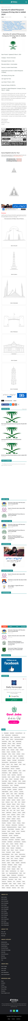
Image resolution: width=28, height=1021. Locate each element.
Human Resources (5, 785)
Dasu (17, 758)
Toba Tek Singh (4, 883)
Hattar (10, 781)
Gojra (20, 772)
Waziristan (14, 887)
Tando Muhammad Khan (13, 877)
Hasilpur (21, 779)
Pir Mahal (3, 850)
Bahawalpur (4, 743)
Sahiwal (3, 860)
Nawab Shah (12, 837)
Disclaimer (3, 991)
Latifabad (3, 814)
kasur (12, 802)
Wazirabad (8, 887)
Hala (3, 779)
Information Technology (6, 787)
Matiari (23, 822)
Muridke (13, 831)
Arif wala (23, 737)
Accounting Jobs (8, 30)
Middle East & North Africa (11, 827)
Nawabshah (19, 837)
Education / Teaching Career (10, 23)
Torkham (19, 883)
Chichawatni (4, 753)
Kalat (22, 795)
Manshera (9, 822)
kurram (18, 810)
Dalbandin (4, 758)
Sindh (11, 626)
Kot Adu (3, 810)
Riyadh (8, 858)
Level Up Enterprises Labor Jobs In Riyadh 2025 (11, 439)
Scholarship (4, 864)
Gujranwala (4, 776)
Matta (3, 825)
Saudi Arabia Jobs (11, 27)
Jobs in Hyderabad (4, 907)
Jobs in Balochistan (5, 972)
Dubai (24, 764)
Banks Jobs (4, 745)
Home (2, 7)
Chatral (18, 751)
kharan (18, 804)
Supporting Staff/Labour (13, 873)
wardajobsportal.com (18, 156)
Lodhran (18, 814)
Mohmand (4, 831)
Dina (12, 764)
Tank (20, 877)
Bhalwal (20, 747)
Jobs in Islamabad (4, 901)
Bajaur (14, 743)
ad (24, 733)
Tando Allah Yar (20, 875)
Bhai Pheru (10, 747)
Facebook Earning (8, 22)
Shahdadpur (10, 864)
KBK (16, 802)
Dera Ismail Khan (5, 762)
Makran (3, 818)
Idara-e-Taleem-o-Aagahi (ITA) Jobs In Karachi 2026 (16, 586)
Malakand (8, 818)
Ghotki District (4, 772)
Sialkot (18, 868)
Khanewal (9, 804)
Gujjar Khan (19, 774)
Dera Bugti (14, 760)
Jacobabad (15, 789)
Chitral (23, 753)
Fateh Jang (10, 770)
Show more (24, 408)
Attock (7, 739)
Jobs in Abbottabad (5, 925)
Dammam (9, 758)
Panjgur (8, 845)
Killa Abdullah (22, 806)
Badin (10, 741)
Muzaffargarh (11, 833)
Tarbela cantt (4, 879)
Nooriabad (4, 841)
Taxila (16, 879)
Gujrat (9, 776)
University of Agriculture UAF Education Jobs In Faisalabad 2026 (16, 503)
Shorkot (8, 868)
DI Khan (3, 764)
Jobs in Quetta (4, 917)
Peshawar (12, 848)
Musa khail (23, 831)
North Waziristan (17, 841)
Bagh (13, 741)
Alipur (11, 737)
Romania (16, 858)
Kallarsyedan (10, 797)
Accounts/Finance (19, 733)
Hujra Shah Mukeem (21, 783)
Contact (2, 985)
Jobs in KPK (3, 970)
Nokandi (22, 839)
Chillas (9, 753)
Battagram (18, 745)
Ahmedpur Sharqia (5, 737)
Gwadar (17, 776)
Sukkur (3, 873)
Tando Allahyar (4, 877)
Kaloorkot (16, 797)
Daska (14, 758)
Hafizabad (23, 776)
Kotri (11, 810)
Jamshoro (16, 791)
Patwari (7, 848)
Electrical (12, 768)
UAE (3, 885)
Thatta (23, 881)
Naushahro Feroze (5, 837)
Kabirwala (4, 795)
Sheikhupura (14, 866)
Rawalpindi (23, 856)
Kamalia (21, 797)
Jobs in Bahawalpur (5, 923)
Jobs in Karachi (4, 899)
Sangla (13, 862)
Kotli (7, 810)
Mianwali (3, 827)
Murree (18, 831)
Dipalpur (16, 764)
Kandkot (18, 799)
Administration (8, 735)
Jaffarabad (20, 789)
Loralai (23, 814)
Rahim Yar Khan (22, 854)
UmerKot (7, 885)
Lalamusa (14, 812)
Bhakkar (15, 747)
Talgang (8, 875)
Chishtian (18, 753)
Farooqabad (4, 770)
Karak (3, 802)
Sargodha (17, 862)
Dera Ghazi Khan (21, 760)
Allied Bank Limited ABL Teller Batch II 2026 (17, 579)
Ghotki (24, 770)
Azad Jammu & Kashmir (19, 739)
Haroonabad (16, 779)
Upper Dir (12, 885)
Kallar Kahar (4, 797)
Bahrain (9, 743)
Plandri (12, 850)
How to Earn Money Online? (15, 29)
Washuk (3, 887)
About (2, 981)
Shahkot (15, 864)
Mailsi (19, 816)
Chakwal (3, 751)
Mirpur (24, 827)
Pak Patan (16, 843)
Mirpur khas (4, 829)
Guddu (8, 774)
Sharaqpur (4, 866)
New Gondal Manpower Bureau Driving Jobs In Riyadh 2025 (14, 423)
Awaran (11, 739)
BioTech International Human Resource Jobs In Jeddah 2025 (14, 455)
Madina (14, 816)
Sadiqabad (21, 858)
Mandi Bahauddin (5, 820)
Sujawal (22, 871)
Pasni (18, 845)
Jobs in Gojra (3, 921)
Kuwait (22, 810)
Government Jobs (17, 21)
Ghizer (20, 770)
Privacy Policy (4, 987)
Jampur (11, 791)
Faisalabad (18, 768)
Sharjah (9, 866)
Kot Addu (23, 808)
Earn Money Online (7, 21)
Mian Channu (21, 825)
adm (3, 735)
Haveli (19, 781)
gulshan (13, 776)
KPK (17, 626)
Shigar (19, 866)
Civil (7, 756)
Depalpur (9, 760)
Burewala (12, 749)
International (14, 787)
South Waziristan (13, 871)
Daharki (15, 756)
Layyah (8, 814)
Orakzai (11, 843)
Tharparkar (19, 881)
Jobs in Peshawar (4, 915)
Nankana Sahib (4, 835)
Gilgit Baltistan (15, 772)
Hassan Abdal (4, 781)
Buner (8, 749)
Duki (3, 766)
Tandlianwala (13, 875)
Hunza (11, 785)
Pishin (8, 850)
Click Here (19, 158)
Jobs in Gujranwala (5, 919)
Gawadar (15, 770)
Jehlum (7, 793)
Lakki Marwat (8, 812)
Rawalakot (18, 856)
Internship (4, 789)
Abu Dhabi (12, 733)
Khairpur (3, 804)
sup (7, 873)
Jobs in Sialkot (4, 911)
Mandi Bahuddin (13, 820)
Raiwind (3, 856)
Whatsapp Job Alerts (9, 26)
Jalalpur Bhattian (5, 791)
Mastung (18, 822)
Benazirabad (4, 747)
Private (3, 852)
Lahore (3, 812)
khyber (17, 806)
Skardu (7, 871)
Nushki (3, 843)
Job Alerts (3, 983)
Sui (18, 871)
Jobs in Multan (4, 905)
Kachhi (8, 795)
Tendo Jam (4, 881)
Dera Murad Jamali (13, 762)
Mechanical (8, 825)
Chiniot (13, 753)
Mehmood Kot (14, 825)
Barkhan (13, 745)
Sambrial (20, 860)
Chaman (8, 751)
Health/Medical (10, 783)
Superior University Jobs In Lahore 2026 (16, 508)
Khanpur (13, 804)
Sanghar (8, 862)
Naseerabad (16, 835)
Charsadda (13, 751)
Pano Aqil (13, 845)
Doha (20, 764)
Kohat (9, 808)
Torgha (10, 883)
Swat (24, 873)
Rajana (8, 856)
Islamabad (9, 789)
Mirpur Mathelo (11, 829)
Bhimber (3, 749)
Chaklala (21, 749)
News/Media (17, 839)
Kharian (22, 804)
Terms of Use (3, 989)
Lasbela (23, 812)
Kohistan (14, 808)
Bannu (9, 745)
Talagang (3, 875)
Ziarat (22, 887)
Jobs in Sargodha (4, 913)
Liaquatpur (13, 814)
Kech (19, 802)
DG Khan (19, 762)
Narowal (10, 835)
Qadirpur (18, 852)
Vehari (17, 885)
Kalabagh (17, 795)
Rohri (12, 858)
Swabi (21, 873)
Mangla (19, 820)
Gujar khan (14, 774)
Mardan (14, 822)
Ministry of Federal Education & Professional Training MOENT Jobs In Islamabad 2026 (16, 537)
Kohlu (18, 808)
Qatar (12, 854)
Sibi (21, 868)
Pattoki (3, 848)
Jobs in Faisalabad (4, 903)
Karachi (23, 799)
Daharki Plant (20, 756)
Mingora (19, 827)
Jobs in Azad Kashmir (5, 974)
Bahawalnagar (18, 741)
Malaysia (18, 818)
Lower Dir (4, 816)
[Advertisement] (14, 210)
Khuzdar (12, 806)
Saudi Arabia (23, 862)
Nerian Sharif (11, 839)
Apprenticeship (17, 737)
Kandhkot (8, 799)
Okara (7, 843)
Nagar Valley (17, 833)
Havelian (23, 781)
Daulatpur (4, 760)
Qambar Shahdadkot (5, 854)
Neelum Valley (4, 839)
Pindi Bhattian (18, 848)
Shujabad (13, 868)
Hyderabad (16, 785)
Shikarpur (4, 868)
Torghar (14, 883)
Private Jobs (8, 852)
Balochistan (19, 743)
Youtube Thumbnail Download (14, 24)
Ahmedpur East (15, 735)
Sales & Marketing (14, 860)
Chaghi (17, 749)
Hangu (6, 779)
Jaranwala (21, 791)
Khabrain (23, 802)
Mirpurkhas (17, 829)
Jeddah (14, 400)
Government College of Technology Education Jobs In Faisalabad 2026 (15, 649)
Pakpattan (4, 845)
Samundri (4, 862)
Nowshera (24, 841)
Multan (8, 831)
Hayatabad (4, 783)
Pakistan (21, 843)
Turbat (24, 883)
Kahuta (13, 795)
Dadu (11, 756)
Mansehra (4, 822)
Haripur (10, 779)
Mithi (22, 829)
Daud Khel (22, 758)
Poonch (16, 850)
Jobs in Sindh (3, 968)
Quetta (16, 854)
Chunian (3, 756)
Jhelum (15, 793)
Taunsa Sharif (10, 879)
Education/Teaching (5, 768)
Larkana (19, 812)
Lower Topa (9, 816)
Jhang (12, 793)
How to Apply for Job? (5, 993)
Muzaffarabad (4, 833)
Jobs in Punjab (20, 27)
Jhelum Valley (21, 793)
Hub (15, 783)
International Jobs (7, 7)
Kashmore (8, 802)
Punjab (4, 626)
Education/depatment (15, 766)
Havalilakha (15, 781)
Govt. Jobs (4, 774)
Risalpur (3, 858)
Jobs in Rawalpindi (4, 909)
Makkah (22, 816)
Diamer (8, 764)
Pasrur (22, 845)
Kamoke (3, 799)
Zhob (19, 887)
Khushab (8, 806)
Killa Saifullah (4, 808)
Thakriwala (9, 881)
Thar (14, 881)
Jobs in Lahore (4, 897)
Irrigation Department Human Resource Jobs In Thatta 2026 (16, 514)
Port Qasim (22, 850)
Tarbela (24, 877)
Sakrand (7, 860)
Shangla (20, 864)
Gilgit (10, 772)
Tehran (20, 879)
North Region (10, 841)
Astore (3, 739)
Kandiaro (13, 799)
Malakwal (13, 818)
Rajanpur (12, 856)
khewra (3, 806)
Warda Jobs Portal (17, 1016)
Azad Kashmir (4, 741)
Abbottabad (6, 733)
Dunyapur (7, 766)
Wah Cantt (21, 885)
